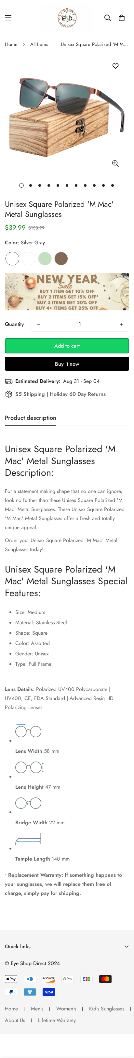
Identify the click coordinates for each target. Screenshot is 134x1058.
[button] (121, 17)
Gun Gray (28, 258)
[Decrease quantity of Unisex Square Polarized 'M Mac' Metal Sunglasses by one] (38, 324)
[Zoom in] (115, 163)
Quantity (14, 324)
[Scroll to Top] (122, 1023)
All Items (39, 44)
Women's (66, 1008)
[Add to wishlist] (115, 66)
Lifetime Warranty (57, 1020)
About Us (15, 1020)
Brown (61, 258)
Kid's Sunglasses (106, 1008)
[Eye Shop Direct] (67, 18)
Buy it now (67, 364)
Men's (37, 1008)
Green (44, 258)
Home (11, 44)
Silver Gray (12, 258)
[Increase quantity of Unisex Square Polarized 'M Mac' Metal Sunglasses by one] (121, 324)
